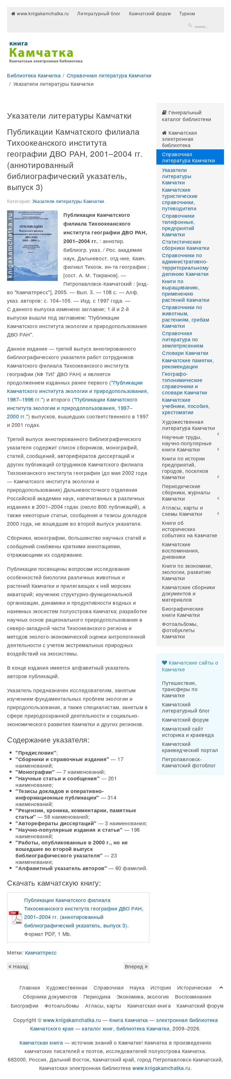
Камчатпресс (41, 952)
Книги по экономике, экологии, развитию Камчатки (187, 572)
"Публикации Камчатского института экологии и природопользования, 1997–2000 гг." (72, 408)
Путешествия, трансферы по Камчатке (179, 689)
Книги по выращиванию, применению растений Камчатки (185, 290)
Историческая (194, 987)
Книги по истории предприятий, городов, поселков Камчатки (185, 467)
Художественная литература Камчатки (188, 424)
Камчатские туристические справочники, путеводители (180, 199)
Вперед (135, 966)
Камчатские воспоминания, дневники (180, 550)
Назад (20, 966)
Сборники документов (50, 996)
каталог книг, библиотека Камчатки (125, 1028)
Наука (137, 987)
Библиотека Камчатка (34, 75)
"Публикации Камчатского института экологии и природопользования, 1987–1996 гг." (77, 391)
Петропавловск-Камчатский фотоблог (189, 762)
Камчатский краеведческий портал (190, 746)
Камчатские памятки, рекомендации (188, 363)
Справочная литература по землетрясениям (182, 339)
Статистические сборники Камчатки (185, 244)
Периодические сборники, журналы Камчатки (186, 492)
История (160, 987)
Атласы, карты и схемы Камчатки (182, 510)
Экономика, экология (143, 996)
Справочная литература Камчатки (109, 75)
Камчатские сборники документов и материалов (188, 593)
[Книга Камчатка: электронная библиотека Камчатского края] (46, 51)
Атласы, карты (103, 1005)
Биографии (25, 1005)
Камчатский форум (150, 13)
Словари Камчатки (185, 352)
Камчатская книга (149, 1005)
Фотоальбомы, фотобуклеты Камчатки (180, 630)
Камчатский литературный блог (186, 707)
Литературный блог (98, 13)
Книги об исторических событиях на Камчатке (189, 529)
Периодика (97, 996)
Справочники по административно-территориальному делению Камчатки (185, 264)
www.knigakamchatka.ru (42, 13)
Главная (29, 987)
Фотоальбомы (62, 1005)
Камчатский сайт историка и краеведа (188, 731)
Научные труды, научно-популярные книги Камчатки (187, 443)
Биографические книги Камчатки (183, 611)
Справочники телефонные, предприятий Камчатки (178, 225)
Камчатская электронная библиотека (179, 138)
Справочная (109, 987)
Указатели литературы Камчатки (68, 201)
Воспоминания (193, 996)
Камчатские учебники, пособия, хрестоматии (186, 406)
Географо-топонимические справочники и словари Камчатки (184, 383)
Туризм (187, 13)
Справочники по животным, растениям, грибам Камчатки (185, 316)
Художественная (67, 987)
